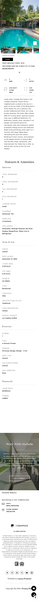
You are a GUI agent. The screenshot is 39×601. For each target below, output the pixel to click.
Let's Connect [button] (19, 478)
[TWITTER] (22, 573)
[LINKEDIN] (17, 573)
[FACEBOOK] (7, 573)
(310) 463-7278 (10, 511)
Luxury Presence (24, 579)
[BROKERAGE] (32, 573)
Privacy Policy (27, 589)
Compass (32, 537)
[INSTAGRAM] (12, 573)
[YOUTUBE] (27, 573)
